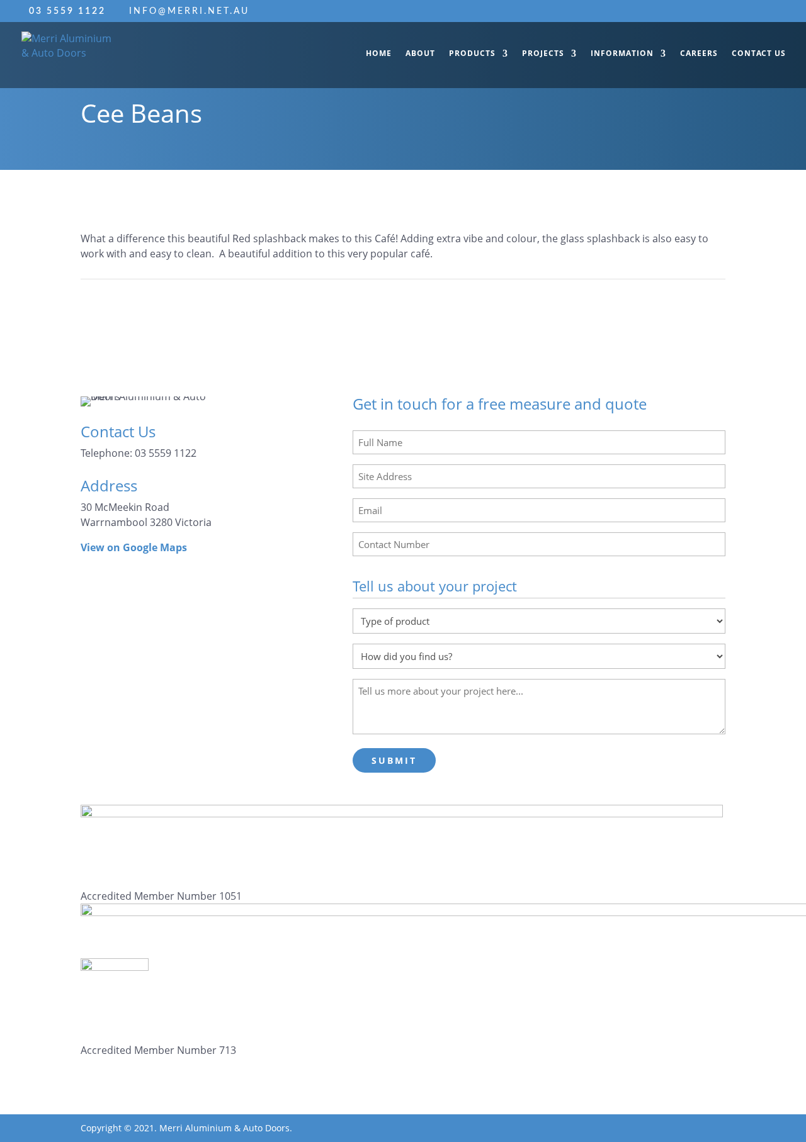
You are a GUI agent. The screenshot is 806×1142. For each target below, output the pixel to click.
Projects (543, 54)
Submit (394, 760)
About (420, 54)
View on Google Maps (134, 547)
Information (622, 54)
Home (379, 54)
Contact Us (759, 54)
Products (472, 54)
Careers (699, 54)
